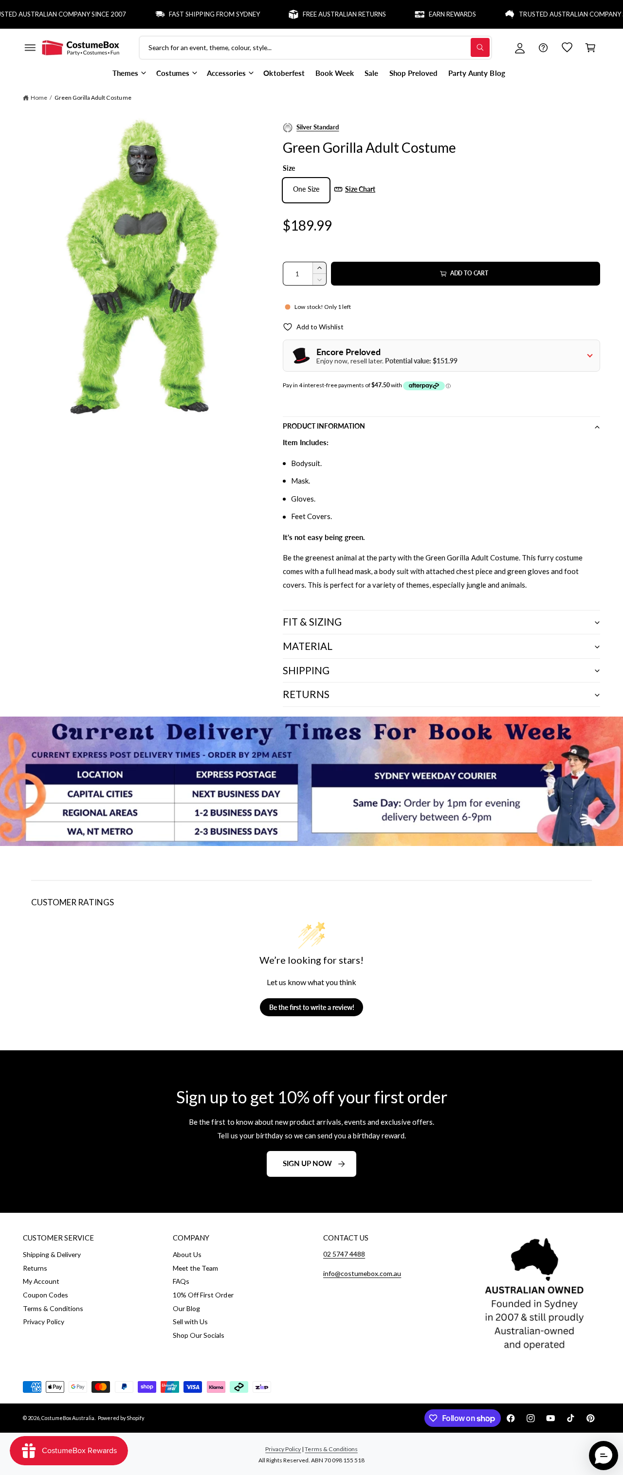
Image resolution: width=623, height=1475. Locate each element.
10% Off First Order (203, 1295)
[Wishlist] (567, 47)
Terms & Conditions (53, 1308)
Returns (35, 1268)
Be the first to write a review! (311, 1007)
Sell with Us (190, 1321)
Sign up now (307, 1163)
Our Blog (186, 1308)
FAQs (181, 1281)
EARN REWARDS (429, 14)
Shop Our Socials (198, 1335)
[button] (29, 47)
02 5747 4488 (344, 1254)
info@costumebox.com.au (362, 1273)
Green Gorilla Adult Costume (93, 97)
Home (39, 97)
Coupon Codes (45, 1295)
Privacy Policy (43, 1321)
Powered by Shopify (121, 1418)
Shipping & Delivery (52, 1254)
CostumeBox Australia (67, 1418)
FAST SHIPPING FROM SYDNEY (191, 14)
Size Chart (360, 189)
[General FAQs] (543, 47)
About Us (187, 1254)
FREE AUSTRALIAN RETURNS (321, 14)
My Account (41, 1281)
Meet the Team (195, 1268)
